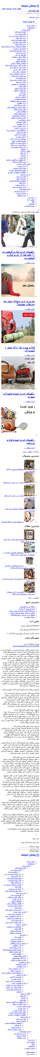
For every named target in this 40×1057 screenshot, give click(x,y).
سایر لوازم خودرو (19, 168)
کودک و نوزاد (21, 193)
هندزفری (22, 158)
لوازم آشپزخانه (20, 32)
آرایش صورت (21, 137)
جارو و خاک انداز (20, 105)
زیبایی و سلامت (24, 120)
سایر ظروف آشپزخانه (18, 51)
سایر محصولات (24, 189)
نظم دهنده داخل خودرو (17, 170)
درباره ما (31, 197)
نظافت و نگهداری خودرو (17, 172)
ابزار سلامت (21, 124)
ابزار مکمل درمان (19, 126)
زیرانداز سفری (20, 185)
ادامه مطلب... (29, 263)
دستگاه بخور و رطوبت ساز (16, 130)
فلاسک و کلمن (20, 61)
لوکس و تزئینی (20, 97)
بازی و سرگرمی (20, 191)
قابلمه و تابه (12, 872)
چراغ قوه (22, 183)
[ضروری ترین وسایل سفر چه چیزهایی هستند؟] (18, 296)
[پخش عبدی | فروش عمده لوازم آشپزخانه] (29, 23)
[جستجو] (38, 15)
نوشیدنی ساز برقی (19, 72)
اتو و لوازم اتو (21, 78)
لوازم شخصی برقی (19, 141)
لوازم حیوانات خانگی (18, 118)
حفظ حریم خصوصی (27, 607)
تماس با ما (31, 200)
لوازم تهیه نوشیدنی (19, 42)
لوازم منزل (26, 30)
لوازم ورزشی (21, 176)
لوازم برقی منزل (19, 69)
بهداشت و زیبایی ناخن (18, 139)
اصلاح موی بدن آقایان (18, 143)
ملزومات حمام (20, 88)
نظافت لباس (21, 111)
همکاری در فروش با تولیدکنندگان (22, 615)
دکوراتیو (23, 93)
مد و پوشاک (21, 195)
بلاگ (33, 202)
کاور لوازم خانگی (19, 109)
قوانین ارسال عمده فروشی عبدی (22, 613)
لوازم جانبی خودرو (23, 164)
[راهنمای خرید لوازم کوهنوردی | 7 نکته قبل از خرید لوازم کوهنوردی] (18, 247)
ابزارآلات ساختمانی (19, 116)
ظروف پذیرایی (20, 55)
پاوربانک (23, 153)
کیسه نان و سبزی (19, 48)
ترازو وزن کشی (20, 128)
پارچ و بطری (21, 59)
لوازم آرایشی (21, 132)
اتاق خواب (22, 86)
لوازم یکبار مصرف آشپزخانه (15, 65)
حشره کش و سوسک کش (16, 107)
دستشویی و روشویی (18, 84)
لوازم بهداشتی (20, 122)
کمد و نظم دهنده (20, 114)
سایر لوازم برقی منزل (17, 80)
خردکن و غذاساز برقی (18, 74)
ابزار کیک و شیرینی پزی (17, 36)
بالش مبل (22, 95)
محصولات (31, 27)
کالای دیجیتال (25, 151)
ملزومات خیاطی (20, 90)
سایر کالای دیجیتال (19, 162)
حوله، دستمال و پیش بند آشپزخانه (13, 46)
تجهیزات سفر (21, 179)
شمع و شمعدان (20, 99)
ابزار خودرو (22, 166)
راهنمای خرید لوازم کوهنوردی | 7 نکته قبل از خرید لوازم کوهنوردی (18, 254)
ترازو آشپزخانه (20, 44)
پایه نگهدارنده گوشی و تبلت (16, 160)
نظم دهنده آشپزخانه (18, 40)
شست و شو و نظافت (18, 101)
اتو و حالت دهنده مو (18, 147)
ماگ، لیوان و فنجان (19, 57)
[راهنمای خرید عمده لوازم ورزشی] (18, 435)
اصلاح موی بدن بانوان (18, 145)
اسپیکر (23, 155)
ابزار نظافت (21, 103)
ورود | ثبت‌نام (34, 17)
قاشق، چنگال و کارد (18, 63)
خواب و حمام (21, 82)
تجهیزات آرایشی (20, 134)
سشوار (23, 149)
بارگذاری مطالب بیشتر (30, 452)
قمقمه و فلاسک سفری (17, 181)
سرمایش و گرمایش (18, 76)
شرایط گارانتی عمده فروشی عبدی (22, 611)
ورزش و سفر (25, 174)
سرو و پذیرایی (21, 53)
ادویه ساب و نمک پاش (18, 67)
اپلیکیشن (31, 204)
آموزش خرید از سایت (27, 609)
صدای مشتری (29, 206)
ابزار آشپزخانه (21, 38)
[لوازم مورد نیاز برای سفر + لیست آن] (18, 343)
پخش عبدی (30, 25)
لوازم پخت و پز (20, 34)
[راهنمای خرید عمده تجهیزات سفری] (18, 389)
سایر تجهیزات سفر (19, 187)
